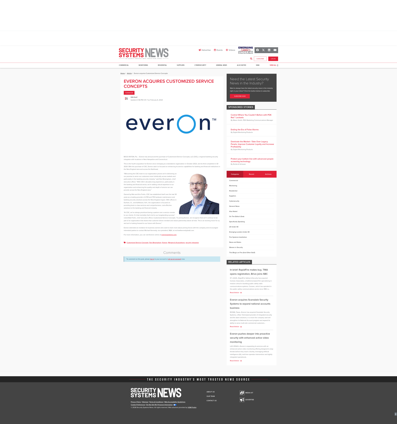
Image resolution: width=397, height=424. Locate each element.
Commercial (124, 65)
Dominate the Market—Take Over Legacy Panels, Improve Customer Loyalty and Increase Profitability (252, 144)
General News (221, 65)
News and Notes (235, 242)
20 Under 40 (233, 227)
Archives (268, 174)
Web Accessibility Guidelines (174, 402)
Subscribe (260, 59)
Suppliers (181, 65)
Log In (273, 59)
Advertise (206, 50)
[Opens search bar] (251, 58)
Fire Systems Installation (238, 237)
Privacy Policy (136, 402)
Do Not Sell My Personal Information (159, 405)
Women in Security (236, 247)
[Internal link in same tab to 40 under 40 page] (246, 50)
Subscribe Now (240, 96)
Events (220, 50)
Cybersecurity (200, 65)
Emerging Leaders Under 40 (239, 232)
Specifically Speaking (237, 222)
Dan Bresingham (155, 243)
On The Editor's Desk (236, 216)
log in (152, 259)
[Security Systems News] (144, 53)
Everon (164, 243)
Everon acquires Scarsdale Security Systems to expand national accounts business (250, 303)
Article (129, 73)
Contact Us (211, 401)
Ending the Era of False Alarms (245, 129)
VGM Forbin (192, 407)
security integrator (192, 243)
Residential (162, 65)
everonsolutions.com (168, 235)
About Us (211, 392)
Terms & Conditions (156, 402)
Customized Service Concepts (137, 243)
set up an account (174, 259)
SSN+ (258, 65)
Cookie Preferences (138, 405)
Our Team (211, 396)
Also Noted (241, 65)
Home (122, 73)
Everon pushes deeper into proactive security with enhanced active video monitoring (250, 337)
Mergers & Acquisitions (176, 243)
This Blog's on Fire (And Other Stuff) (242, 253)
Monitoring (143, 65)
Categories (235, 174)
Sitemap (145, 402)
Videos (232, 50)
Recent (251, 174)
